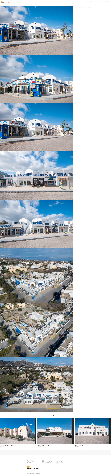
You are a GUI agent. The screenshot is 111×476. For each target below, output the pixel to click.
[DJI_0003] (36, 329)
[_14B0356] (36, 175)
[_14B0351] (36, 30)
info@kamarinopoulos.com (48, 464)
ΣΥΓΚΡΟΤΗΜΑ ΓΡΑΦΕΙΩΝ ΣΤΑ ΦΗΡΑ (7, 445)
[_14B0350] (36, 78)
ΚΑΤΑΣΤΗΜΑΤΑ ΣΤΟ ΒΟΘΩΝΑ (43, 445)
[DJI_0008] (36, 384)
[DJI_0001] (36, 275)
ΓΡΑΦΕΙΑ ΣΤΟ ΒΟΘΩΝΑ (79, 445)
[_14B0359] (36, 223)
